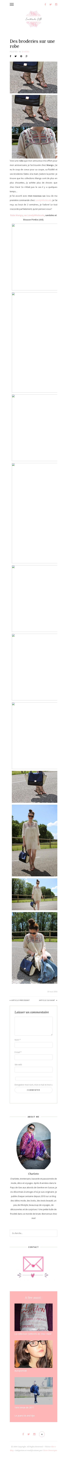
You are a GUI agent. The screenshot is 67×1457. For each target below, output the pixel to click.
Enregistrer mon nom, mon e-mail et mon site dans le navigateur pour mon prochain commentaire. (19, 1084)
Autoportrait (20, 1370)
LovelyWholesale (43, 200)
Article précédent (20, 1000)
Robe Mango (16, 215)
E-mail (18, 1052)
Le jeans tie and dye (24, 1415)
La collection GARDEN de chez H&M (32, 1333)
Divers (25, 51)
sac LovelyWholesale (34, 215)
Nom (18, 1039)
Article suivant (47, 1000)
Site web (18, 1064)
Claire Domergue (50, 1450)
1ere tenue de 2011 (24, 1407)
